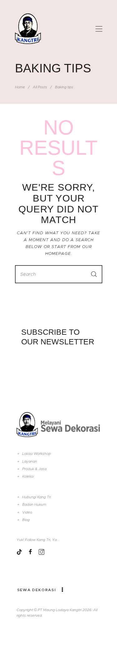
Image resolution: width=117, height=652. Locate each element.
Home (20, 87)
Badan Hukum (34, 504)
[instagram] (41, 551)
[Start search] (93, 274)
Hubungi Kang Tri (36, 497)
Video (27, 512)
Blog (26, 520)
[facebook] (30, 551)
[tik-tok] (19, 551)
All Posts (40, 87)
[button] (98, 29)
